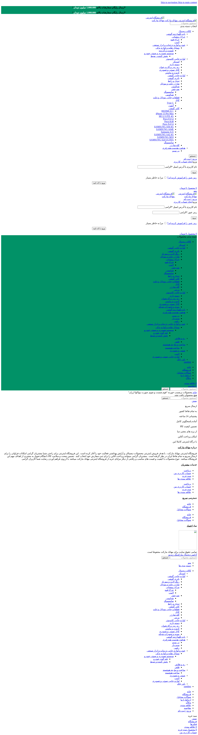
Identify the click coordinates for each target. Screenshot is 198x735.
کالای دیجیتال (184, 31)
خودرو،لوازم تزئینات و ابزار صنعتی (168, 45)
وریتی (176, 290)
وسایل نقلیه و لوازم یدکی (167, 48)
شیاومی (170, 270)
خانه (194, 392)
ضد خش (175, 89)
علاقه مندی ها (184, 479)
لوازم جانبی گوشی (176, 75)
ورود (194, 172)
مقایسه (187, 708)
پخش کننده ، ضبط (159, 56)
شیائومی (175, 86)
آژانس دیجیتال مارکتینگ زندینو (182, 555)
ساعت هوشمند (172, 348)
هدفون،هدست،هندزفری (173, 148)
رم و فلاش (180, 338)
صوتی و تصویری (177, 350)
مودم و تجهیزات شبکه (169, 307)
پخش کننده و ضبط (159, 335)
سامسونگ (169, 92)
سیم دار (175, 318)
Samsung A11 (167, 132)
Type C (170, 103)
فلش (177, 341)
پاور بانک (181, 359)
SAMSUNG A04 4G (164, 126)
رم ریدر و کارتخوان (170, 298)
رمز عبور (188, 212)
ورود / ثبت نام (184, 711)
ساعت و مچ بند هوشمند (174, 344)
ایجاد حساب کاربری (183, 161)
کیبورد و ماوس (172, 72)
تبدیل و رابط (173, 81)
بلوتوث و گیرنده (166, 50)
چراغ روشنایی (178, 37)
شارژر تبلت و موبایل (169, 83)
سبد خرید (186, 476)
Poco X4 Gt (168, 124)
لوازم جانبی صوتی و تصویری (165, 356)
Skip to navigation (169, 2)
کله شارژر (174, 145)
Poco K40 (169, 121)
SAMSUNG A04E (165, 129)
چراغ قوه (175, 39)
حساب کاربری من (182, 473)
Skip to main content (187, 2)
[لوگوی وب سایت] (180, 20)
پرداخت (187, 470)
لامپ (177, 42)
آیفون (171, 105)
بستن (194, 401)
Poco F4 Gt (168, 119)
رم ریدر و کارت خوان (169, 67)
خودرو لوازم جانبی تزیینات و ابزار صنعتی (166, 324)
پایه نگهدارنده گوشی (175, 34)
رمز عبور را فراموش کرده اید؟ (182, 177)
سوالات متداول (184, 509)
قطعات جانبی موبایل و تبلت (166, 97)
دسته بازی (174, 64)
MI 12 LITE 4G (166, 116)
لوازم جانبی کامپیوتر (175, 59)
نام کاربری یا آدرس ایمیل (181, 167)
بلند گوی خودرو (160, 333)
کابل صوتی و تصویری (169, 70)
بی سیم (175, 151)
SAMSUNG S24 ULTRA (161, 140)
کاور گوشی (174, 108)
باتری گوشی (173, 78)
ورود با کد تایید (99, 183)
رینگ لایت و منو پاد (170, 254)
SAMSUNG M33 (165, 137)
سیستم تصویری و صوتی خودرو (159, 53)
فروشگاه (186, 506)
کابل (177, 100)
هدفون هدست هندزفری (174, 312)
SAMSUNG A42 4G (164, 134)
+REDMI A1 (167, 111)
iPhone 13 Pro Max (165, 113)
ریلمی (176, 321)
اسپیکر (176, 61)
